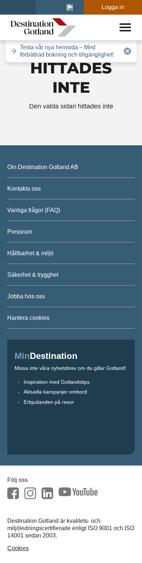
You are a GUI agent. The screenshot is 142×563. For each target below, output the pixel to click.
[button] (69, 7)
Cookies (18, 548)
